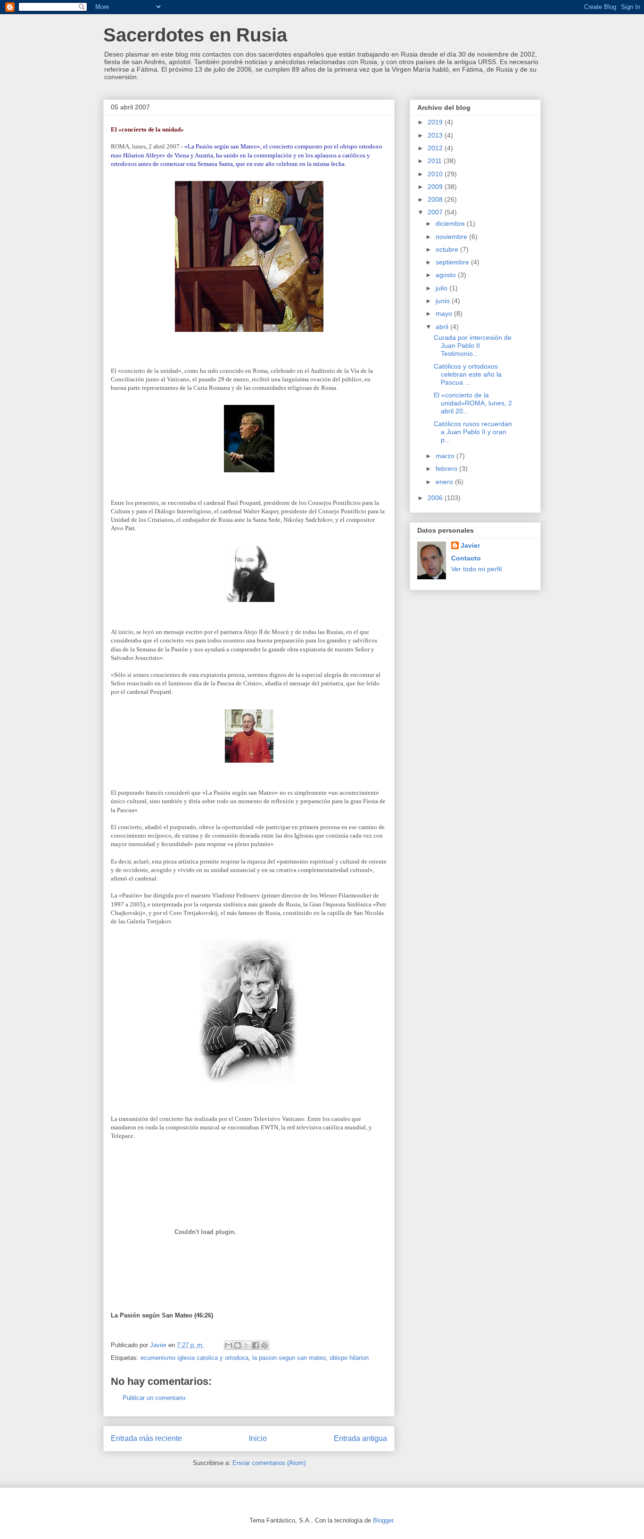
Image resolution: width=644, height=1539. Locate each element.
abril (443, 326)
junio (444, 301)
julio (442, 288)
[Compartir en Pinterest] (264, 1345)
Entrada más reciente (146, 1438)
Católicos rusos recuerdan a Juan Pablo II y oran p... (473, 432)
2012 (436, 148)
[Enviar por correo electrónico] (228, 1345)
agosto (447, 275)
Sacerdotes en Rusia (195, 35)
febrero (447, 468)
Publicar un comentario (154, 1397)
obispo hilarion (349, 1357)
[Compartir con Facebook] (255, 1345)
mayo (445, 313)
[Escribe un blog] (237, 1345)
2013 (436, 135)
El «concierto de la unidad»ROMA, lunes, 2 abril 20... (473, 403)
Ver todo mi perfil (476, 569)
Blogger (383, 1520)
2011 (436, 161)
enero (445, 482)
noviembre (452, 236)
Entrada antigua (360, 1438)
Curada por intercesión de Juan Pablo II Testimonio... (473, 345)
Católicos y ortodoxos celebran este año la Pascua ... (468, 374)
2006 (436, 498)
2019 (436, 122)
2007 (436, 212)
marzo (446, 456)
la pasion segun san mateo (289, 1357)
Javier (470, 545)
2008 (436, 199)
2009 (436, 186)
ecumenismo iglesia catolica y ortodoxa (194, 1357)
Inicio (258, 1438)
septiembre (453, 262)
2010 (436, 174)
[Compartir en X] (246, 1345)
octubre (448, 249)
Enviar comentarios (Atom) (268, 1462)
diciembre (451, 223)
